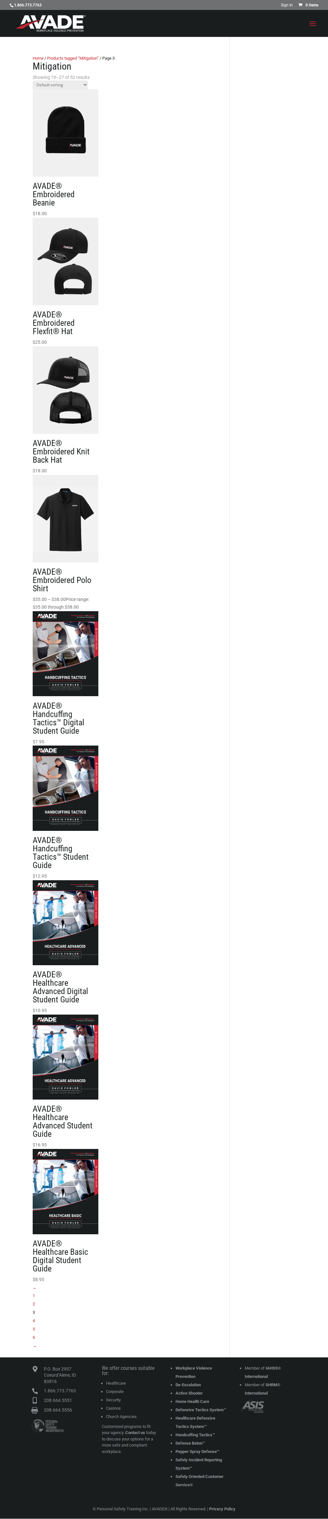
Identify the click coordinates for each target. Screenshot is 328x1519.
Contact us (135, 1432)
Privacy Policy (222, 1508)
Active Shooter (189, 1393)
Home (38, 58)
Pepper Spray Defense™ (197, 1451)
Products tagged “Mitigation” (73, 58)
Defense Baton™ (190, 1443)
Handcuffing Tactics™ (195, 1434)
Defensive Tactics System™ (201, 1409)
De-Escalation (188, 1384)
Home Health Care (192, 1401)
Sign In (287, 5)
